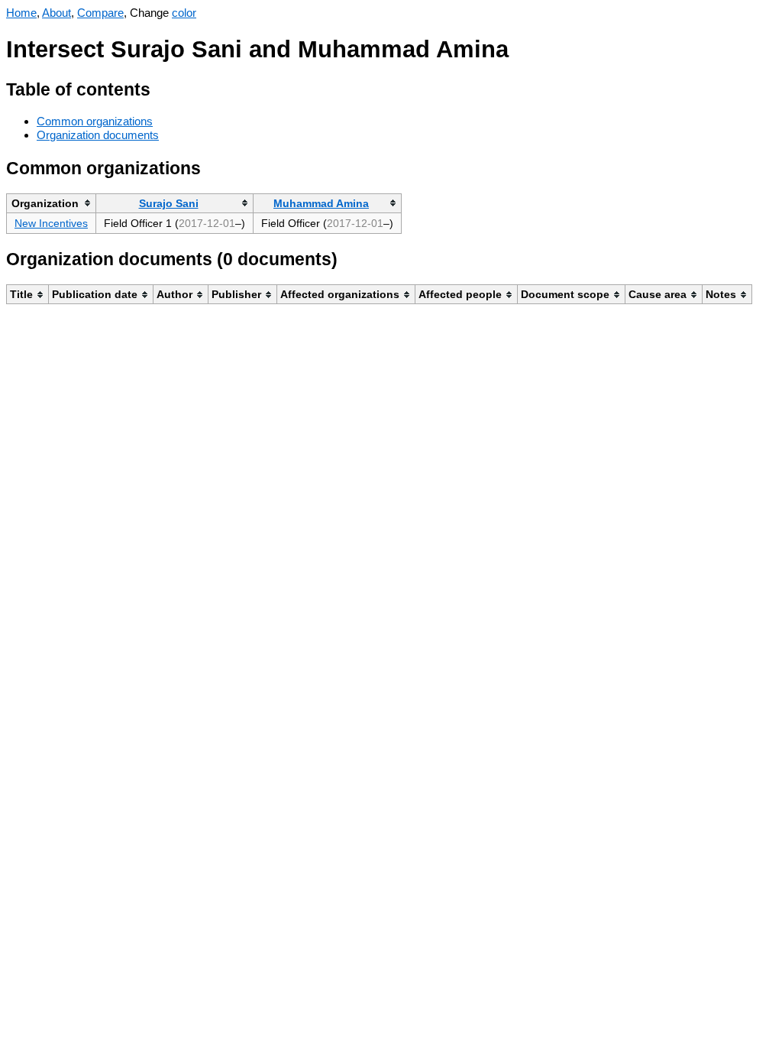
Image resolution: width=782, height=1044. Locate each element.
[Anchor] (162, 87)
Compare (100, 12)
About (56, 12)
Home (21, 12)
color (184, 12)
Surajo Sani (169, 203)
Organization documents (98, 134)
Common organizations (95, 121)
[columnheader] (51, 202)
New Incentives (51, 223)
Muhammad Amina (321, 203)
